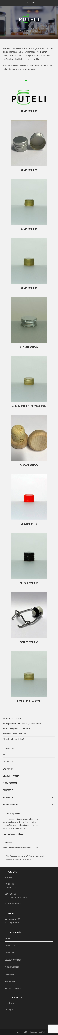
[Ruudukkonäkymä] (26, 80)
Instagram (10, 1009)
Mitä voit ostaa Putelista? (13, 718)
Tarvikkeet (8, 797)
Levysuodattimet (11, 776)
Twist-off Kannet (11, 804)
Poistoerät (8, 790)
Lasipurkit (8, 769)
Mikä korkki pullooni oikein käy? (16, 728)
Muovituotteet (10, 783)
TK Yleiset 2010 (25, 859)
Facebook (9, 1003)
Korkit (6, 755)
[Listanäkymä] (32, 80)
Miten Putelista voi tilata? (13, 739)
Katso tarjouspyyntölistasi (13, 834)
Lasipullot (8, 762)
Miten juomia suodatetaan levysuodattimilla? (22, 723)
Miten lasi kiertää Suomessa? (15, 733)
